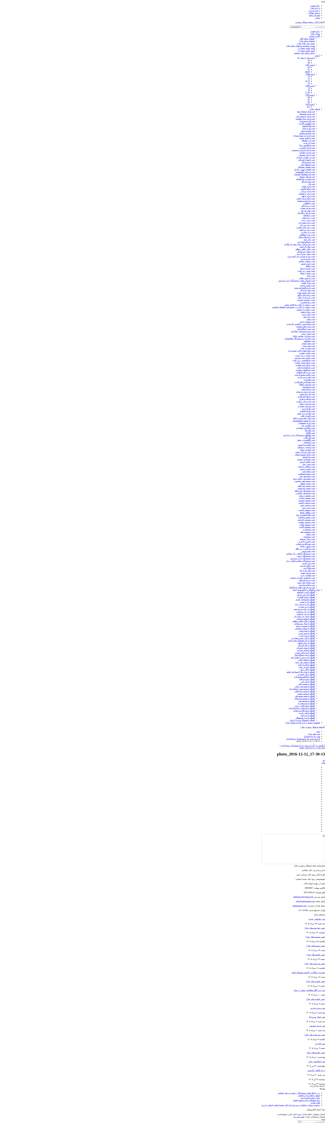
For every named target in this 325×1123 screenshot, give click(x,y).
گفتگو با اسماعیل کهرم (305, 599)
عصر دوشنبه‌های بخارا (316, 946)
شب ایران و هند (308, 196)
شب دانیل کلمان (308, 283)
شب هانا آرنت (309, 568)
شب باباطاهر (309, 203)
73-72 (307, 81)
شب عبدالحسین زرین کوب (303, 360)
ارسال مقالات (314, 13)
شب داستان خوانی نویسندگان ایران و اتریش (296, 280)
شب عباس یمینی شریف (305, 358)
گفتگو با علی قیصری (306, 674)
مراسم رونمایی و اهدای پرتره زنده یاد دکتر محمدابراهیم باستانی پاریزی (290, 1105)
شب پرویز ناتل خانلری (305, 227)
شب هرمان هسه (308, 573)
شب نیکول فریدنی (307, 566)
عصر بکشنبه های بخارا (315, 981)
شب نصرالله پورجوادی (305, 544)
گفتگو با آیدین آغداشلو (306, 592)
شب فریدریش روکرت (305, 401)
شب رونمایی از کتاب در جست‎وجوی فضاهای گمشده (293, 307)
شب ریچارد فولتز (307, 312)
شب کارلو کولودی (307, 411)
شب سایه (311, 319)
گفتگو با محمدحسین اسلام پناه (302, 689)
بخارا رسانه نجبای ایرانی (310, 1098)
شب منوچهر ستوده (307, 522)
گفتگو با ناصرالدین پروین (304, 706)
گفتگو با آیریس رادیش (306, 595)
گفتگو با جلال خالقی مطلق (303, 621)
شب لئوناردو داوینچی (306, 445)
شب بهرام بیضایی (307, 208)
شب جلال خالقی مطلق (305, 249)
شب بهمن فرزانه (308, 210)
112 (308, 107)
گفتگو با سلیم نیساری (306, 650)
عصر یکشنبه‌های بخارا (316, 955)
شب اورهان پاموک (307, 177)
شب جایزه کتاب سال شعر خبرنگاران (299, 244)
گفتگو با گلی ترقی (307, 669)
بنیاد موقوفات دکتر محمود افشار (306, 1100)
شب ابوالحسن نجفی (316, 1061)
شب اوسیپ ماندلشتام (305, 179)
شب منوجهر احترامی (306, 520)
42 (309, 60)
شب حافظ (310, 266)
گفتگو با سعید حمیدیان (305, 648)
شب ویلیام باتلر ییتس (306, 582)
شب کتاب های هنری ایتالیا (304, 418)
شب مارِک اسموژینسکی (305, 454)
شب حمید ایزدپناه (307, 268)
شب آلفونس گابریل (307, 123)
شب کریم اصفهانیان (306, 423)
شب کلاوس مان (308, 425)
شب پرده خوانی (308, 218)
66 (309, 67)
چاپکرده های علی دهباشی (304, 53)
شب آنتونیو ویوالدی (307, 133)
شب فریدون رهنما (307, 404)
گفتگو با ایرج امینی (307, 602)
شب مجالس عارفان (306, 467)
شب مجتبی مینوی (307, 469)
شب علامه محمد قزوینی (304, 375)
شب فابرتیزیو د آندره (306, 377)
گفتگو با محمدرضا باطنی (304, 691)
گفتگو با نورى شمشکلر (305, 718)
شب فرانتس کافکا (307, 384)
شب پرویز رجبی (308, 220)
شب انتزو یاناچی (308, 186)
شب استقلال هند (308, 165)
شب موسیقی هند (307, 532)
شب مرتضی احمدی (306, 503)
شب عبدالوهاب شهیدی (305, 370)
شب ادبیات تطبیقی (307, 152)
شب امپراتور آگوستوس (305, 172)
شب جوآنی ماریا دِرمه (306, 254)
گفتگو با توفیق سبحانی (305, 619)
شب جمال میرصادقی (306, 251)
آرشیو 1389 (310, 86)
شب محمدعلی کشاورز (305, 493)
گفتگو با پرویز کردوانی (305, 614)
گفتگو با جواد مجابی (306, 631)
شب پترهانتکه (309, 215)
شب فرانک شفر (308, 389)
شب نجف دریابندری (306, 541)
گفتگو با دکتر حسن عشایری (303, 638)
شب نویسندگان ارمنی (306, 556)
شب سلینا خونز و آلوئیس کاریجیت (301, 324)
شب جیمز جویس (308, 264)
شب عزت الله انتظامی (305, 372)
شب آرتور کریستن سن (305, 116)
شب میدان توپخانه (307, 539)
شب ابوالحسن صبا (307, 145)
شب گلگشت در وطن (306, 440)
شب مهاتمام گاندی (307, 527)
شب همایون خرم (308, 575)
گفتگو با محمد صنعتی (306, 694)
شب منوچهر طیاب (307, 524)
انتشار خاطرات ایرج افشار (309, 1095)
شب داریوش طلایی (307, 278)
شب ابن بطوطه (308, 140)
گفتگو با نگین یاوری (307, 713)
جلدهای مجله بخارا (307, 41)
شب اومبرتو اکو (308, 181)
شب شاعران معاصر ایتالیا (304, 336)
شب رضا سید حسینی (306, 300)
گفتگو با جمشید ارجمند (305, 626)
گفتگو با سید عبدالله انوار (304, 655)
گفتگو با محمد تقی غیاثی (305, 686)
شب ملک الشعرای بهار (305, 515)
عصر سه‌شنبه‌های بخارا (315, 937)
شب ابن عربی (309, 143)
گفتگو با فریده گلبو (307, 679)
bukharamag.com (299, 906)
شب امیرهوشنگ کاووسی (304, 174)
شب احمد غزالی (308, 162)
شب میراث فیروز (317, 1008)
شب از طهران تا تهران (305, 157)
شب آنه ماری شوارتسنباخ (304, 136)
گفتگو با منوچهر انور (306, 701)
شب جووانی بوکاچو (307, 261)
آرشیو (317, 55)
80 (309, 97)
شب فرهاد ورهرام (307, 399)
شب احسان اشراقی (306, 160)
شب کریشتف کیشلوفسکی (303, 421)
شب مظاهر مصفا (307, 512)
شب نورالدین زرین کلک (305, 549)
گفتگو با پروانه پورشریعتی (304, 609)
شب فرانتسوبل (308, 387)
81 (309, 100)
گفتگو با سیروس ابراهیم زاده (303, 657)
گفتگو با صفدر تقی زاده (305, 662)
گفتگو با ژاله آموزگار (306, 645)
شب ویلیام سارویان (306, 585)
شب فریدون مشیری (306, 406)
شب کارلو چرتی (308, 409)
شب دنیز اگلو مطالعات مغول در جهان (309, 990)
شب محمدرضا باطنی (306, 486)
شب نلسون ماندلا (307, 546)
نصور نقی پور (298, 1117)
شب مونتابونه (309, 537)
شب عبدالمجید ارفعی (306, 367)
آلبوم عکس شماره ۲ (306, 51)
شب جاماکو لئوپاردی (306, 242)
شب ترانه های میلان (306, 237)
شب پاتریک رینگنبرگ (306, 213)
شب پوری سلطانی (307, 235)
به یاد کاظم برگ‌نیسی (316, 1070)
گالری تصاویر (314, 36)
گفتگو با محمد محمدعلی (305, 696)
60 (309, 62)
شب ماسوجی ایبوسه (306, 459)
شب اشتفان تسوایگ (306, 167)
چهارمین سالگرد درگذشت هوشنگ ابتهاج (308, 972)
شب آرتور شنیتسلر (307, 114)
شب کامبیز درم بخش (306, 413)
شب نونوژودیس (308, 551)
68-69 (307, 72)
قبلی (323, 763)
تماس (317, 18)
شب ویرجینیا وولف (307, 580)
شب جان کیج (309, 239)
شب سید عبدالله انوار (306, 329)
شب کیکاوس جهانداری (305, 428)
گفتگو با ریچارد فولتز (306, 643)
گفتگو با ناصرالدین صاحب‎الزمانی (301, 708)
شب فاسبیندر (309, 380)
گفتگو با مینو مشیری (306, 703)
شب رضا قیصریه (307, 302)
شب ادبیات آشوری (307, 148)
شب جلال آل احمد (307, 247)
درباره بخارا (315, 8)
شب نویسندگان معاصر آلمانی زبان (300, 561)
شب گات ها (310, 430)
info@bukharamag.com (305, 901)
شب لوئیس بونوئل (307, 450)
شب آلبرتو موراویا (307, 121)
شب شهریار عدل (307, 348)
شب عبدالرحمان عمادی (305, 363)
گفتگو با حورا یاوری (307, 636)
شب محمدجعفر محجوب (305, 481)
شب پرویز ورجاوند (307, 230)
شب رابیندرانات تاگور (306, 295)
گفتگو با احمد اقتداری (306, 597)
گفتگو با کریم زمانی (306, 667)
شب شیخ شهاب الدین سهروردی (301, 351)
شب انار (311, 184)
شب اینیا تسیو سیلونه (306, 201)
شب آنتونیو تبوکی (307, 131)
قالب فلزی (315, 1103)
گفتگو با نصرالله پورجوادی (304, 711)
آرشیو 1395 (310, 104)
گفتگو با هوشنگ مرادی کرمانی (302, 720)
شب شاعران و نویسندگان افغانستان (300, 338)
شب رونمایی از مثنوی (306, 309)
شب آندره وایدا (309, 128)
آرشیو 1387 (310, 65)
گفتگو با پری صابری (306, 607)
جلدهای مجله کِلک (307, 39)
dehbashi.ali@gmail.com (303, 897)
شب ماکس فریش (307, 462)
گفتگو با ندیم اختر (307, 715)
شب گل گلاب (309, 438)
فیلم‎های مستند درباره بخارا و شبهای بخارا (303, 723)
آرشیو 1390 (310, 95)
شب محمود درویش (307, 495)
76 (309, 90)
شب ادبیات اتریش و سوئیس (303, 150)
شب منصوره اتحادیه (306, 517)
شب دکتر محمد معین (306, 293)
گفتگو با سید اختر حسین (305, 653)
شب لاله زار (320, 1044)
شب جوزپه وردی (308, 259)
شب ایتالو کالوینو (308, 189)
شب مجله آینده (308, 471)
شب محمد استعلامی (306, 474)
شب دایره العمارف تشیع (304, 288)
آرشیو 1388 (310, 74)
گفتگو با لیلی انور (308, 682)
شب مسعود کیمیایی (306, 510)
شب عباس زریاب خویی (305, 355)
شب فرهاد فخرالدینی (306, 396)
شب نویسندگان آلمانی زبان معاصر (300, 553)
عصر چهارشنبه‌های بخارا (315, 928)
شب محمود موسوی (306, 500)
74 (309, 83)
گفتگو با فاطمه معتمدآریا (304, 677)
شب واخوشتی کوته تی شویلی (302, 578)
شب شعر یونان (308, 346)
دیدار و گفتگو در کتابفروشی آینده (306, 590)
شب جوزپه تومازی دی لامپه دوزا (301, 256)
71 (309, 79)
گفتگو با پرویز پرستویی (305, 611)
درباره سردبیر (314, 10)
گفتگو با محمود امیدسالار (304, 698)
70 (309, 76)
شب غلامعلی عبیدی (316, 919)
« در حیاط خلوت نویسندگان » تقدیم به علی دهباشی (298, 1093)
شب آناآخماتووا (308, 126)
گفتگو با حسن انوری (306, 633)
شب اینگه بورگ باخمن (305, 198)
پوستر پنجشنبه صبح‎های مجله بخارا (300, 46)
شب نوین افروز (308, 563)
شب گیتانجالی (309, 442)
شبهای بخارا (315, 109)
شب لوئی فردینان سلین (305, 452)
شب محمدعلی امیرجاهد (305, 491)
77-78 (307, 93)
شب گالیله (310, 433)
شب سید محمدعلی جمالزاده (303, 331)
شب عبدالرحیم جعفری (305, 365)
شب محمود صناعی (307, 498)
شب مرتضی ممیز (307, 505)
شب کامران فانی (307, 416)
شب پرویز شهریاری (306, 222)
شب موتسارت (309, 529)
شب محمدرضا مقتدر (306, 488)
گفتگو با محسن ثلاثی (306, 684)
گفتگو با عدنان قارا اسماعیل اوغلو (301, 672)
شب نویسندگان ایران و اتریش (302, 558)
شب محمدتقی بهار (307, 476)
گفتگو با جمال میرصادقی (304, 624)
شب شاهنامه (309, 341)
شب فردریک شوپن (307, 394)
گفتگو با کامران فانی (306, 665)
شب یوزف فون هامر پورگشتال (302, 587)
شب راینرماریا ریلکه (306, 297)
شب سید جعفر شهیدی (305, 326)
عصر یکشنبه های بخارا (315, 999)
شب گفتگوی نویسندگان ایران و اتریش (299, 435)
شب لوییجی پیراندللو (306, 447)
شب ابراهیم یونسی (307, 138)
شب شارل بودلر (308, 334)
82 (309, 102)
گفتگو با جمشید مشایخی (305, 628)
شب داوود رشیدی (307, 285)
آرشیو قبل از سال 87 (306, 58)
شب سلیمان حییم (307, 322)
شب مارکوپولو (309, 457)
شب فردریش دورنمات (305, 392)
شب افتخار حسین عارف (304, 169)
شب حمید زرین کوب (306, 271)
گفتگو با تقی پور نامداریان (304, 616)
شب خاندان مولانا (307, 273)
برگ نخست (315, 6)
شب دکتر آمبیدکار (307, 290)
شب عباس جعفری (307, 353)
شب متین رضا (309, 464)
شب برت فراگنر (308, 206)
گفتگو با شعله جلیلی (306, 660)
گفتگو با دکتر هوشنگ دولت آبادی (301, 640)
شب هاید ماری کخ (307, 570)
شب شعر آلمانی (308, 343)
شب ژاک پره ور (308, 314)
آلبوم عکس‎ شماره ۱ (306, 48)
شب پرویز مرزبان (307, 225)
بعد (323, 760)
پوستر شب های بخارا (306, 43)
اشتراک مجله (314, 15)
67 (309, 69)
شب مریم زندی (308, 508)
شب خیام (311, 276)
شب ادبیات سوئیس (307, 155)
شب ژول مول (309, 317)
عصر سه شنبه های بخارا (315, 964)
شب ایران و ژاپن (308, 191)
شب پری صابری (308, 232)
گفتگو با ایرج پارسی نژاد (305, 604)
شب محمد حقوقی (307, 483)
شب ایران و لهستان (306, 194)
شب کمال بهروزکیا (317, 1017)
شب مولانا (310, 534)
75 (309, 88)
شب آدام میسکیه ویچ (306, 111)
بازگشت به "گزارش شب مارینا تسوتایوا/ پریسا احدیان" (302, 745)
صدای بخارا (315, 34)
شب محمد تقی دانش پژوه (304, 479)
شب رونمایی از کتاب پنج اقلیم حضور (299, 305)
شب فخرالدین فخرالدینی (304, 382)
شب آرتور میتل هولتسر (305, 119)
